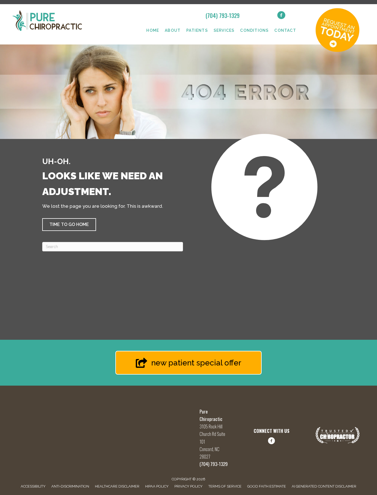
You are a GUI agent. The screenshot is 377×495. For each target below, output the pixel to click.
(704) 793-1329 (223, 15)
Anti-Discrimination (70, 486)
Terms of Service (224, 486)
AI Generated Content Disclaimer (324, 486)
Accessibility (33, 486)
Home (152, 30)
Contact (285, 30)
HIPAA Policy (157, 486)
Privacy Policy (188, 486)
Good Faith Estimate (266, 486)
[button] (69, 224)
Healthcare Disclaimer (117, 486)
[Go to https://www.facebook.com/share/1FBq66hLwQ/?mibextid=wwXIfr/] (271, 441)
